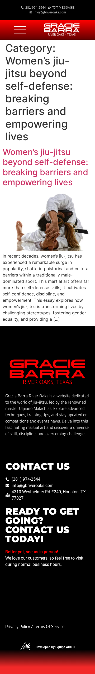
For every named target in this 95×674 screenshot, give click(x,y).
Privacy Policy (18, 626)
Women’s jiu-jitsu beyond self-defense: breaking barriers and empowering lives (45, 167)
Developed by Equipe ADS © (55, 647)
